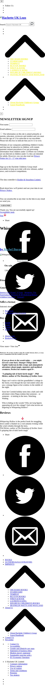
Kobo (7, 329)
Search (2, 25)
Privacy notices (16, 666)
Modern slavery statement (20, 653)
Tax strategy (15, 675)
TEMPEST (15, 63)
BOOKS (8, 29)
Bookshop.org (10, 338)
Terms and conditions (18, 671)
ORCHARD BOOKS (19, 59)
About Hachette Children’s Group (24, 103)
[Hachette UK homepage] (22, 17)
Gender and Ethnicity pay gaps (22, 648)
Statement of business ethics (21, 651)
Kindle (7, 323)
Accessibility (15, 646)
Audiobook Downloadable (15, 313)
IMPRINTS (10, 34)
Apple (7, 325)
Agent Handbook (17, 105)
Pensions (13, 673)
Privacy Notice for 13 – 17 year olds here (20, 157)
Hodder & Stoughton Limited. (29, 180)
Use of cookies (16, 668)
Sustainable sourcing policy (21, 655)
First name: (4, 125)
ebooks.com (9, 336)
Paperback (9, 311)
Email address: (6, 129)
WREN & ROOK (17, 68)
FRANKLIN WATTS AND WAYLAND (27, 75)
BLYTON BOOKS (18, 66)
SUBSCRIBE (5, 206)
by (2, 249)
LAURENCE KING (18, 70)
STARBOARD (16, 61)
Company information (18, 664)
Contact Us (9, 107)
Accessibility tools (7, 212)
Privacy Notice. (6, 190)
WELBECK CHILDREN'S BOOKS (25, 72)
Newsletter (9, 109)
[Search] (32, 24)
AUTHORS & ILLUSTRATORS (19, 31)
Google (8, 327)
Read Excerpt (22, 261)
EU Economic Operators (20, 657)
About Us (9, 77)
